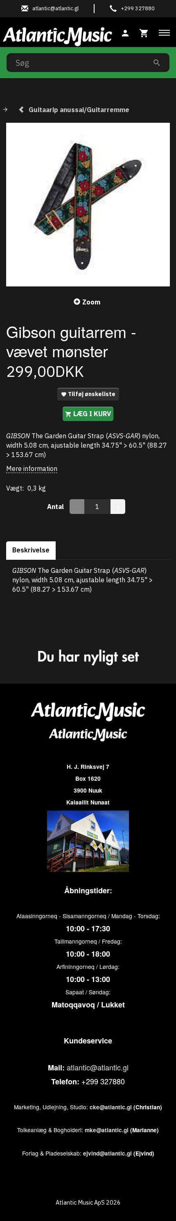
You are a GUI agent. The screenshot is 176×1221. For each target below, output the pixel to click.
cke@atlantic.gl (111, 1107)
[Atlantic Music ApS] (57, 35)
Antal (56, 506)
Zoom (91, 302)
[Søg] (156, 62)
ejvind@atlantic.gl (107, 1153)
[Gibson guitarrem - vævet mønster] (88, 204)
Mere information (31, 468)
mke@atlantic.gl (107, 1130)
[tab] (144, 32)
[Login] (125, 32)
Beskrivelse (31, 550)
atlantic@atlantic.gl (98, 1067)
